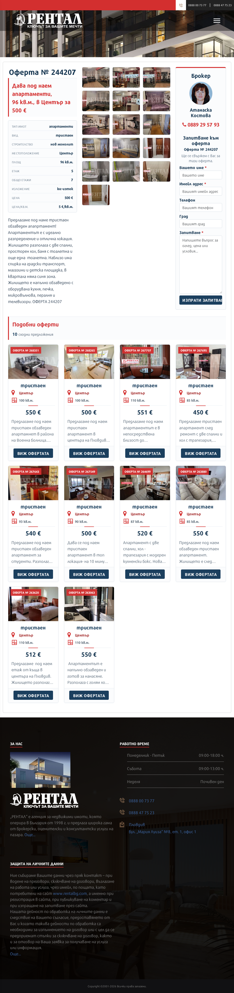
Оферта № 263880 (194, 471)
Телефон (187, 199)
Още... (29, 834)
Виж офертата (33, 453)
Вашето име (193, 167)
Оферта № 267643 (26, 471)
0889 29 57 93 (203, 124)
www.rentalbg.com (70, 893)
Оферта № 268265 (82, 350)
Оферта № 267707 (138, 350)
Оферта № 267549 (82, 471)
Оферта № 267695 (194, 350)
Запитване (191, 232)
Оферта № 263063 (82, 592)
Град (183, 216)
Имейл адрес (192, 183)
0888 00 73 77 (197, 5)
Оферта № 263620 (26, 592)
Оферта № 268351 (26, 350)
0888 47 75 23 (223, 5)
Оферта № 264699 (138, 471)
